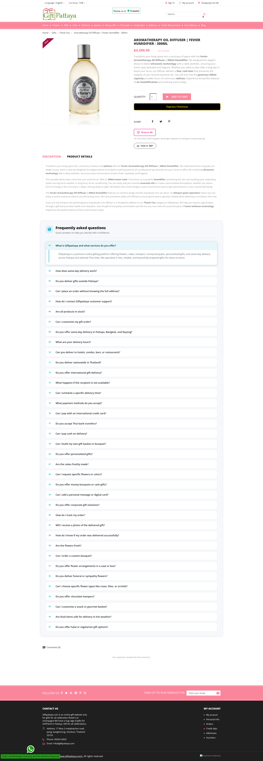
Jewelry (97, 25)
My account (212, 708)
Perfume (85, 25)
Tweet (161, 121)
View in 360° (147, 145)
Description (51, 156)
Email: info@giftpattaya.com (60, 743)
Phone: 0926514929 (56, 739)
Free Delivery (190, 25)
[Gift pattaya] (62, 693)
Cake (75, 25)
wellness (180, 78)
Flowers (56, 25)
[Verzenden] (204, 14)
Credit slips (211, 728)
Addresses (211, 733)
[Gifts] (84, 693)
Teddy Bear (139, 25)
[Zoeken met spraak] (203, 17)
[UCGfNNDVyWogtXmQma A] (75, 693)
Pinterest (169, 121)
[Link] (72, 14)
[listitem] (131, 253)
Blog (203, 25)
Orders (209, 724)
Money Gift (110, 25)
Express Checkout (177, 106)
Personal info (212, 719)
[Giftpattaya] (71, 693)
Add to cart (179, 96)
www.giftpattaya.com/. (71, 756)
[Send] (30, 749)
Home (45, 25)
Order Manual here (170, 25)
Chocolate (125, 25)
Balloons (153, 25)
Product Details (79, 156)
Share (152, 121)
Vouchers (211, 737)
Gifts (66, 25)
